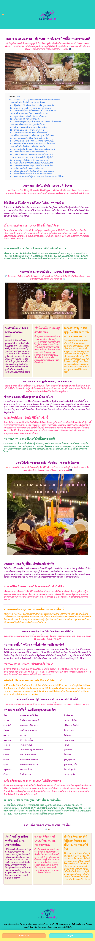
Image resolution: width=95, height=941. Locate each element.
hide (18, 96)
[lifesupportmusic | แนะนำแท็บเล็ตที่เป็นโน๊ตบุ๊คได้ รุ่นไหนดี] (47, 14)
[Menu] (3, 14)
